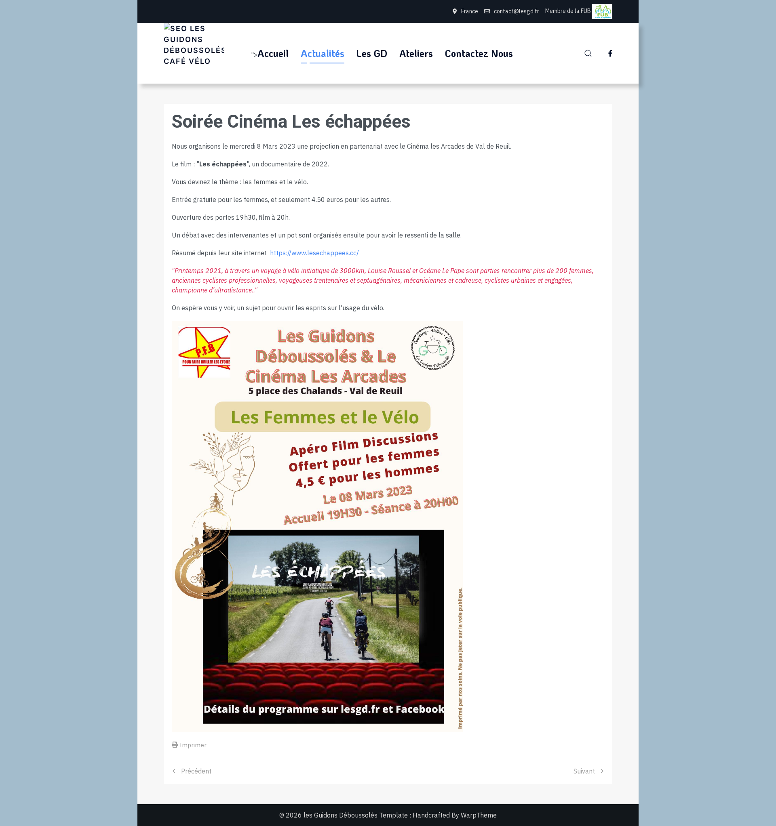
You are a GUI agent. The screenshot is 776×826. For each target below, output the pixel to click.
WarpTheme (479, 815)
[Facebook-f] (610, 53)
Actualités (322, 53)
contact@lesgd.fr (516, 11)
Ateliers (416, 53)
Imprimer (193, 745)
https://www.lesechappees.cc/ (314, 253)
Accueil (273, 53)
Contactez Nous (479, 53)
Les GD (371, 53)
